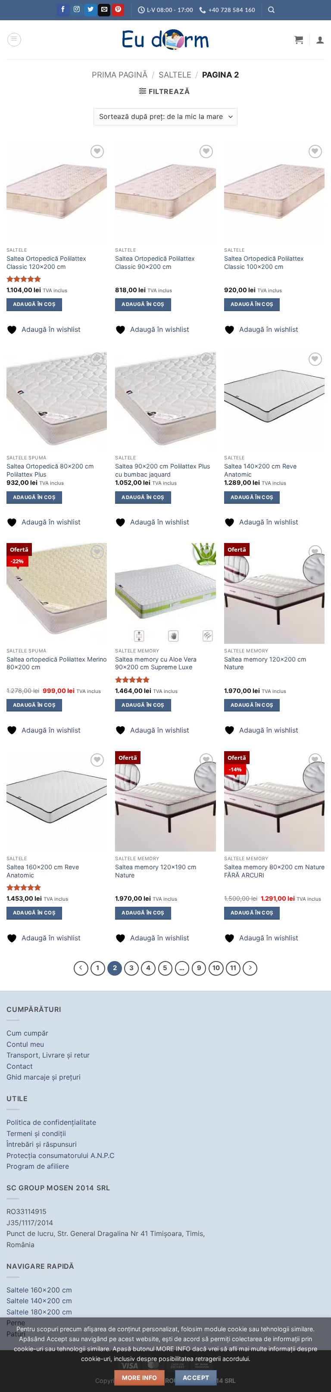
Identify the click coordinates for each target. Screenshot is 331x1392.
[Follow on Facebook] (63, 10)
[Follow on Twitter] (90, 10)
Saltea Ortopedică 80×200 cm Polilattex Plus (50, 470)
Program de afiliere (37, 1166)
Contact (19, 1066)
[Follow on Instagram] (77, 10)
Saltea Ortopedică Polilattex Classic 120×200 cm (46, 262)
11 (233, 968)
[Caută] (271, 10)
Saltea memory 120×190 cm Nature (156, 871)
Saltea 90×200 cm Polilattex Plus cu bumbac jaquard (162, 470)
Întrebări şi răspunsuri (41, 1144)
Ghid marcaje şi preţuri (43, 1077)
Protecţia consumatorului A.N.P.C (60, 1155)
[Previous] (81, 968)
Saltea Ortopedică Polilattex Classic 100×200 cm (264, 262)
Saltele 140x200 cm (39, 1300)
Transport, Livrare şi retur (48, 1055)
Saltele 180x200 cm (39, 1312)
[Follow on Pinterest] (118, 10)
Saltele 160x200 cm (39, 1290)
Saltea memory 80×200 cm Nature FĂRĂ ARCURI (274, 871)
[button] (14, 40)
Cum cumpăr (27, 1033)
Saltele (175, 74)
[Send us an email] (104, 10)
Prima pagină (119, 74)
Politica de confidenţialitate (51, 1122)
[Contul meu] (320, 39)
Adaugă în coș (34, 304)
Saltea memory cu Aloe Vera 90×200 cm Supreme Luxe (156, 663)
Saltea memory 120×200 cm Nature (265, 663)
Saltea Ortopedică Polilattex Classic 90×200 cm (155, 262)
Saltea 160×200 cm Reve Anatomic (42, 871)
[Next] (250, 968)
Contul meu (25, 1044)
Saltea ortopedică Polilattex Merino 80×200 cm (56, 663)
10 (216, 968)
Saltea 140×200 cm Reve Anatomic (260, 470)
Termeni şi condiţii (36, 1133)
